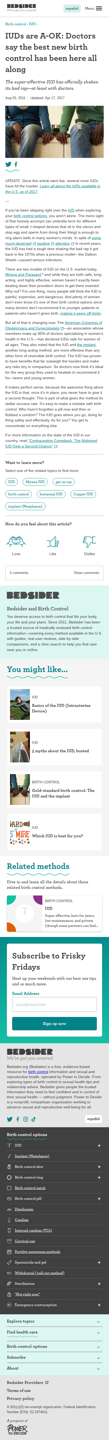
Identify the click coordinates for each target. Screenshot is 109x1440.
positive (43, 243)
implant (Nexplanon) (25, 506)
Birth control (15, 24)
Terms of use (19, 1390)
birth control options (30, 216)
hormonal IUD (51, 494)
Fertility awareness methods (37, 1251)
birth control (18, 494)
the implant (86, 345)
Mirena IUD (35, 482)
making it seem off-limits (80, 313)
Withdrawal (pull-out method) (40, 1273)
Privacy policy (20, 1398)
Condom (22, 1220)
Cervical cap (25, 1241)
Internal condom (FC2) (33, 1230)
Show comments (86, 573)
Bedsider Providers (25, 1382)
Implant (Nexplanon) (32, 1156)
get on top (64, 482)
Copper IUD (83, 494)
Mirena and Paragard (23, 274)
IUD (32, 24)
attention (62, 243)
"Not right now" (27, 1294)
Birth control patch (30, 1188)
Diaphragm (24, 1209)
